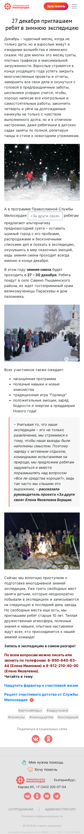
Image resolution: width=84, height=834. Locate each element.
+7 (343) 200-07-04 (51, 787)
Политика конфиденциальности (42, 816)
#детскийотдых (30, 710)
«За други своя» (45, 216)
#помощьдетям (41, 717)
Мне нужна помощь (46, 762)
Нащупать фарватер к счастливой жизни (41, 685)
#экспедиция (68, 717)
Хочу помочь (56, 6)
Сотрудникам (21, 809)
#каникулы (16, 717)
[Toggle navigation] (74, 6)
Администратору (60, 809)
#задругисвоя (57, 710)
